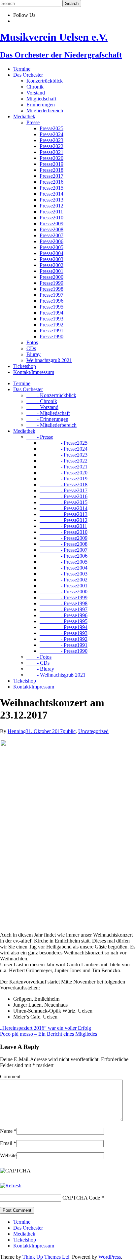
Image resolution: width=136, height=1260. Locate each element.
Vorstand (35, 92)
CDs (31, 348)
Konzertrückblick (44, 81)
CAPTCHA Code (81, 1198)
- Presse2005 (63, 562)
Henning (17, 731)
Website (8, 1155)
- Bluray (40, 669)
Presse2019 (51, 164)
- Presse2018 (63, 484)
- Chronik (41, 401)
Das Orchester (28, 75)
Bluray (33, 354)
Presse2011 (51, 211)
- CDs (38, 663)
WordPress (109, 1257)
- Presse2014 (63, 508)
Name (8, 1131)
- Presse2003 (63, 573)
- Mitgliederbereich (51, 425)
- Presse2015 (63, 502)
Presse (33, 122)
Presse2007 (51, 235)
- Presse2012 (63, 520)
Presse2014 (51, 194)
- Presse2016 (63, 496)
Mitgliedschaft (41, 98)
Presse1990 (51, 336)
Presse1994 (51, 312)
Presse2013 (51, 200)
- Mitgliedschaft (48, 413)
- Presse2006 (63, 556)
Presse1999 (51, 283)
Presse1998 (51, 289)
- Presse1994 (63, 627)
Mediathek (24, 116)
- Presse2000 (63, 591)
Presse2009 (51, 223)
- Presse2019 (63, 478)
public (69, 731)
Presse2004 (51, 253)
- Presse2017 (63, 490)
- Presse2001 (63, 585)
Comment (10, 1076)
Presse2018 (51, 170)
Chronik (35, 87)
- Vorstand (42, 407)
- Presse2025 (63, 443)
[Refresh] (10, 1185)
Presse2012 (51, 205)
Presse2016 (51, 182)
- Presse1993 (63, 633)
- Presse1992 (63, 639)
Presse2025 (51, 128)
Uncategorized (93, 731)
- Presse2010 (63, 532)
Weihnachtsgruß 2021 (49, 360)
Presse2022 (51, 146)
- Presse (39, 437)
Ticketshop (24, 366)
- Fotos (38, 657)
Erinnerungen (40, 104)
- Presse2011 (63, 526)
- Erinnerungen (47, 419)
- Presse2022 (63, 460)
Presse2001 (51, 271)
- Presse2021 (63, 466)
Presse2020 (51, 158)
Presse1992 (51, 324)
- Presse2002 (63, 579)
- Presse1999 (63, 597)
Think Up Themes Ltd (45, 1257)
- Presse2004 (63, 568)
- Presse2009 (63, 538)
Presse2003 (51, 259)
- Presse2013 (63, 514)
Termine (21, 69)
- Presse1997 (63, 609)
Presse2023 (51, 140)
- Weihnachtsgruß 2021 (55, 675)
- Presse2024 (63, 449)
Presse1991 (51, 330)
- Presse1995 (63, 621)
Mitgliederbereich (44, 110)
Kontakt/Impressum (33, 372)
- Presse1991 (63, 645)
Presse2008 (51, 229)
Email (8, 1143)
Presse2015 (51, 188)
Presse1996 (51, 301)
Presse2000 (51, 277)
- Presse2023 (63, 455)
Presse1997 (51, 295)
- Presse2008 (63, 544)
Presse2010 (51, 217)
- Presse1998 (63, 603)
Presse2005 (51, 247)
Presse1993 (51, 318)
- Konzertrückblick (51, 395)
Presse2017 (51, 176)
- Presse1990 (63, 651)
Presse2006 (51, 241)
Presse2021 (51, 152)
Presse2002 (51, 265)
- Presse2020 (63, 472)
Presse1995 (51, 307)
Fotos (32, 342)
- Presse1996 (63, 615)
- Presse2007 (63, 550)
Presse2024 (51, 134)
